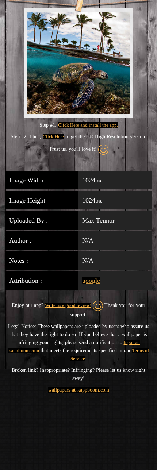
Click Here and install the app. (88, 125)
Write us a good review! (68, 305)
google (91, 280)
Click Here (53, 136)
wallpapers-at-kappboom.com (78, 390)
